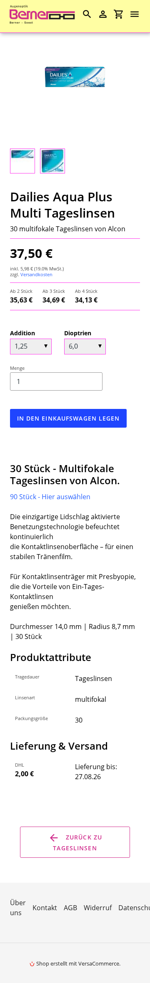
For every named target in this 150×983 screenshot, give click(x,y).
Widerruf (98, 907)
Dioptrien (77, 333)
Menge (17, 368)
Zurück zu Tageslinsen (77, 843)
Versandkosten (36, 274)
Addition (22, 333)
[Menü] (138, 14)
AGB (70, 907)
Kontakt (44, 907)
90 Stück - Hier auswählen (50, 496)
